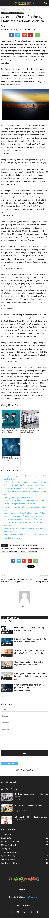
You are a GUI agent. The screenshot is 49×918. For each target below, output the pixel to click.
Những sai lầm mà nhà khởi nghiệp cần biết (37, 580)
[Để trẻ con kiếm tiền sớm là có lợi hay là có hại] (6, 820)
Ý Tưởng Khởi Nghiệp (9, 852)
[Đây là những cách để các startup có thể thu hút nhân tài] (7, 630)
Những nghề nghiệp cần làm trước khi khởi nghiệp (23, 485)
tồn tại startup (32, 551)
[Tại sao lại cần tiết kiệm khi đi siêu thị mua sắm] (7, 808)
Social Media (6, 834)
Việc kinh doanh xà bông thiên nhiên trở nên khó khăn (24, 513)
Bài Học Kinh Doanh (8, 845)
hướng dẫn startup (8, 548)
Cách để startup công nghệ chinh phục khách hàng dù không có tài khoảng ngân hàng (29, 688)
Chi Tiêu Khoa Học (8, 859)
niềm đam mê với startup (10, 551)
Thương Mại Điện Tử (9, 849)
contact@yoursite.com (31, 897)
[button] (45, 3)
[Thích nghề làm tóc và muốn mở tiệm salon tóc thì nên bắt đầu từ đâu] (7, 797)
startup (22, 144)
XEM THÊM (7, 621)
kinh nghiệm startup (37, 548)
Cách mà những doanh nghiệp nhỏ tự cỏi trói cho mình (25, 519)
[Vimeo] (24, 912)
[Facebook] (11, 912)
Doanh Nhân (6, 838)
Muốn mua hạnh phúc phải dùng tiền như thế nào (23, 516)
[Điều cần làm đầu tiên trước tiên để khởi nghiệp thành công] (7, 642)
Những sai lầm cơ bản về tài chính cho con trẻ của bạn (25, 482)
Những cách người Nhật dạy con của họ (19, 504)
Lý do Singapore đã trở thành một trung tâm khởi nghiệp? (12, 580)
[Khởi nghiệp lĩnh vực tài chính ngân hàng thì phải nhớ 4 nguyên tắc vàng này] (7, 676)
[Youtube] (37, 912)
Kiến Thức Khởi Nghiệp (17, 12)
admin (6, 29)
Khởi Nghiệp (5, 12)
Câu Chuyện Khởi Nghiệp (10, 863)
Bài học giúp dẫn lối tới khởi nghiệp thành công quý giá (25, 488)
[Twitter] (18, 912)
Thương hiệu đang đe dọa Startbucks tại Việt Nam (23, 498)
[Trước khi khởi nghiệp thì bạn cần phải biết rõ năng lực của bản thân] (7, 653)
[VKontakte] (31, 912)
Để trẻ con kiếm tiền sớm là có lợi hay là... (31, 817)
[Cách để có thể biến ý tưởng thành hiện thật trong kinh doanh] (7, 665)
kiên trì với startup (22, 548)
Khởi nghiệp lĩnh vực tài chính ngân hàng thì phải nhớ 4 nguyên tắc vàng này (30, 676)
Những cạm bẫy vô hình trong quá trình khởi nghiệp (24, 501)
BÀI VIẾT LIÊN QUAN (11, 618)
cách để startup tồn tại (29, 545)
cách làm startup (14, 545)
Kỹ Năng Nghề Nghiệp (9, 856)
